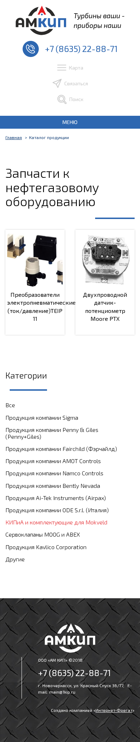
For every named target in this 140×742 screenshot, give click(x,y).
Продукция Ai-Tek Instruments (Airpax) (55, 497)
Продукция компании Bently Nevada (52, 485)
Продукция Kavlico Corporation (46, 546)
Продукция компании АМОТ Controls (53, 460)
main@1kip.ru (62, 691)
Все (10, 404)
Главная (13, 137)
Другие (15, 559)
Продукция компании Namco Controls (54, 473)
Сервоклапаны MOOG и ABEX (42, 534)
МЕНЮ (70, 122)
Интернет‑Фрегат (113, 710)
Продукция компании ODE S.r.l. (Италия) (57, 509)
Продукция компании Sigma (41, 417)
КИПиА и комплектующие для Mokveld (56, 522)
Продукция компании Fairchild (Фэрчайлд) (61, 448)
